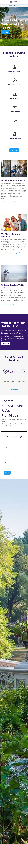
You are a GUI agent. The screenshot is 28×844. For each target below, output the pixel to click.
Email (5, 447)
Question (6, 462)
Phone (5, 455)
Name (5, 440)
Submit (7, 473)
